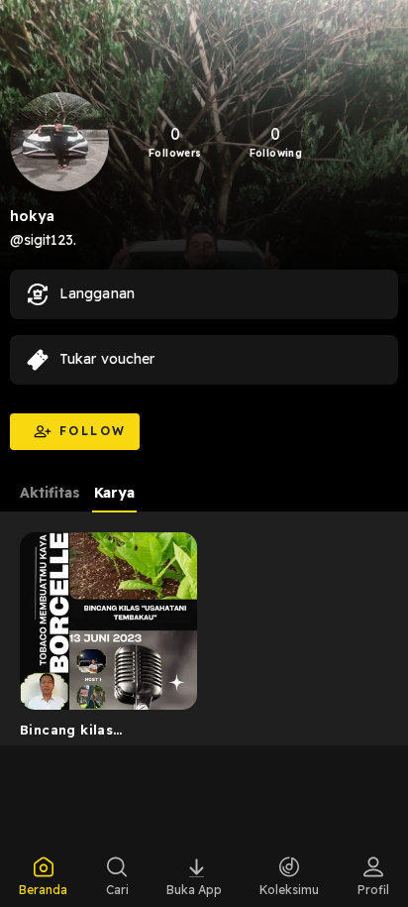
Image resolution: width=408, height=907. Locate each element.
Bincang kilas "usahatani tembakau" (97, 733)
